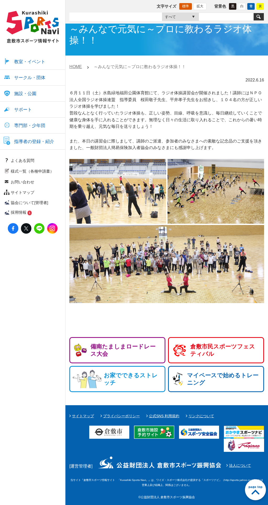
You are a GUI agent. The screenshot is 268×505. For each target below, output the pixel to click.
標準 (185, 6)
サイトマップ (83, 416)
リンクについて (201, 416)
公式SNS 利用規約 (164, 416)
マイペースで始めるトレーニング (223, 379)
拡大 (200, 6)
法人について (240, 465)
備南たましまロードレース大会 (123, 350)
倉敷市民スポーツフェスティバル (222, 350)
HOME (75, 66)
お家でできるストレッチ (131, 379)
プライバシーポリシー (121, 416)
